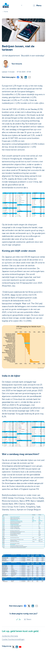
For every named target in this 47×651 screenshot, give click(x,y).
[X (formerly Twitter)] (21, 77)
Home (6, 11)
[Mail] (29, 77)
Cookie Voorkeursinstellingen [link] (13, 639)
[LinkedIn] (25, 77)
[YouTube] (20, 646)
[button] (37, 5)
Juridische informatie (10, 636)
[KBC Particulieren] (6, 5)
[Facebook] (17, 77)
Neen (28, 619)
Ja (19, 619)
